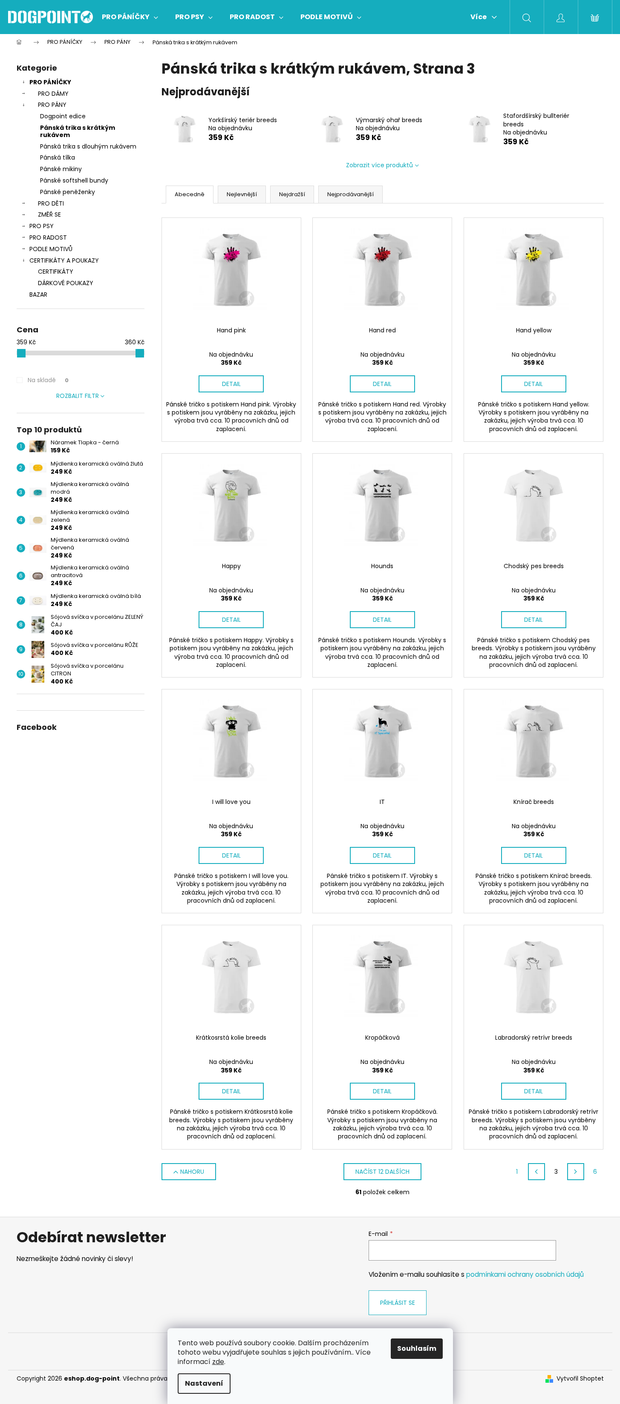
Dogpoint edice (63, 116)
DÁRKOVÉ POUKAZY (65, 283)
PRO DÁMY (53, 93)
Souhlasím (416, 1348)
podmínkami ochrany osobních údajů (525, 1274)
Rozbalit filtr (77, 396)
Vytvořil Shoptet (580, 1379)
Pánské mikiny (61, 169)
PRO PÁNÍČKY (50, 82)
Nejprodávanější (350, 194)
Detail (231, 384)
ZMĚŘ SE (49, 214)
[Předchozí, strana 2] (536, 1171)
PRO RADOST (48, 237)
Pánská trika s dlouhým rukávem (88, 146)
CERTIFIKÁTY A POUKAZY (64, 260)
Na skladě (48, 380)
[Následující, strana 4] (575, 1171)
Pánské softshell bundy (74, 180)
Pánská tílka (57, 157)
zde (218, 1362)
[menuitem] (130, 17)
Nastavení (204, 1383)
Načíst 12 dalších (382, 1171)
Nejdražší (292, 194)
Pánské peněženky (67, 192)
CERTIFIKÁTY (55, 271)
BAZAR (38, 294)
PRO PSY (41, 226)
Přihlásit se (397, 1302)
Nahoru (192, 1171)
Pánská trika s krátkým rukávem (77, 131)
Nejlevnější (242, 194)
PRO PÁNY (52, 104)
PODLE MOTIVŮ (50, 249)
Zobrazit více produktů (379, 165)
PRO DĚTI (51, 203)
